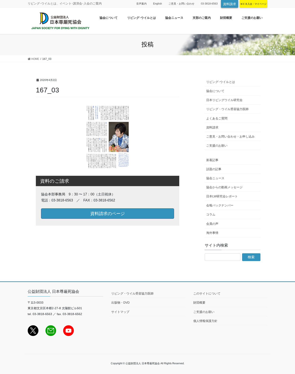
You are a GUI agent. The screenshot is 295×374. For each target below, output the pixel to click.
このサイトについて (206, 293)
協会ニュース (215, 178)
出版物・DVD (120, 302)
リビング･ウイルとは (220, 82)
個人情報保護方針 (205, 321)
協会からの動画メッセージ (224, 187)
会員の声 (212, 223)
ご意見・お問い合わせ (181, 3)
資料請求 (229, 4)
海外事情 (212, 233)
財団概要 (199, 302)
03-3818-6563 (209, 3)
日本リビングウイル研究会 (224, 100)
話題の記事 (213, 169)
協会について (215, 91)
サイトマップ (120, 312)
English (157, 3)
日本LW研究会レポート (222, 196)
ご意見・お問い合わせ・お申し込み (230, 136)
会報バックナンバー (219, 205)
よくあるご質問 (216, 118)
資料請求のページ (107, 213)
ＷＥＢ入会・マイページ (253, 4)
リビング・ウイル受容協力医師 (227, 109)
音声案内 (141, 3)
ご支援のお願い (216, 145)
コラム (210, 214)
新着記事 (212, 160)
